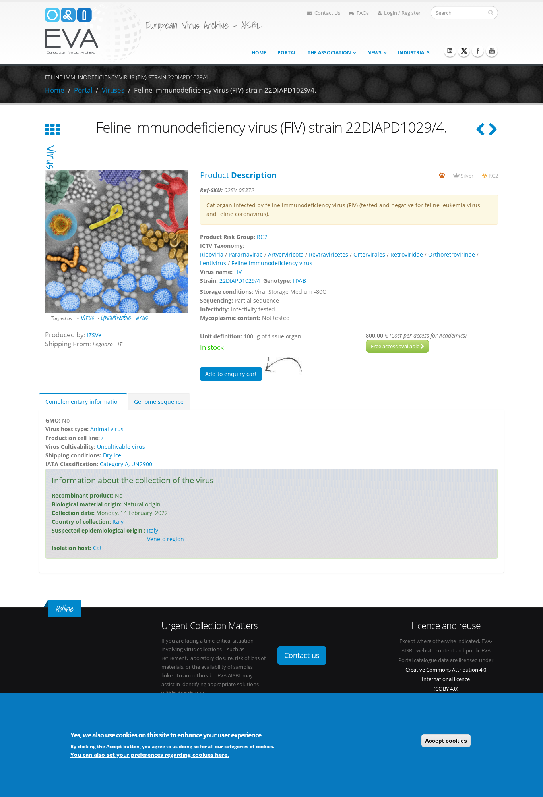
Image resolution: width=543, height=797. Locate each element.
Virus (87, 317)
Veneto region (165, 539)
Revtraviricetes (328, 254)
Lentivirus (213, 263)
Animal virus (107, 429)
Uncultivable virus (124, 317)
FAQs (363, 13)
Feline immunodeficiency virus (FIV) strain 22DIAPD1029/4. (225, 90)
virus (51, 157)
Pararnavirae (246, 254)
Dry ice (112, 455)
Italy (118, 521)
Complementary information (83, 401)
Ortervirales (369, 254)
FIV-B (299, 280)
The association (329, 52)
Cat (97, 548)
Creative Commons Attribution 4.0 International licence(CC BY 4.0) (445, 679)
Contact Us (327, 13)
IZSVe (94, 335)
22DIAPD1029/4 (239, 280)
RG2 (493, 175)
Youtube (492, 51)
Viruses (113, 90)
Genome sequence (159, 401)
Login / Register (402, 13)
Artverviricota (286, 254)
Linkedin (450, 51)
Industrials (414, 52)
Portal (287, 52)
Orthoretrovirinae (451, 254)
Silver (467, 175)
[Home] (93, 31)
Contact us (302, 655)
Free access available (396, 346)
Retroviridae (406, 254)
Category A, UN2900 (126, 464)
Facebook (478, 51)
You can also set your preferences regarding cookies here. (149, 754)
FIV (238, 272)
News (374, 52)
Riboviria (211, 254)
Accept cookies (446, 740)
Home (259, 52)
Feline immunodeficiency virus (271, 263)
